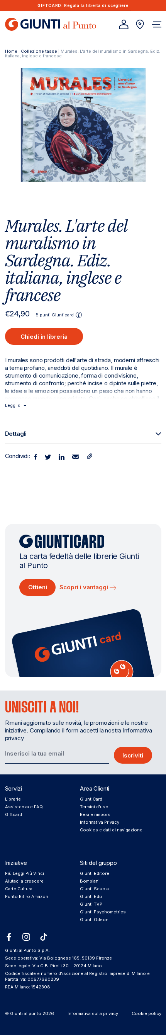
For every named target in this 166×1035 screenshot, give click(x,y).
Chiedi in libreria (44, 336)
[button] (156, 24)
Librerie (13, 799)
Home (11, 51)
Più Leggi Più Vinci (24, 873)
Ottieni (37, 587)
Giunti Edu (91, 896)
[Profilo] (124, 24)
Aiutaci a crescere (24, 881)
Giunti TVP (91, 904)
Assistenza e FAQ (24, 806)
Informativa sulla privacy (93, 1013)
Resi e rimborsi (96, 814)
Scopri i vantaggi (84, 587)
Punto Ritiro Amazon (26, 896)
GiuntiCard (91, 799)
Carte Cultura (18, 888)
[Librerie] (140, 24)
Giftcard (13, 814)
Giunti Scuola (94, 888)
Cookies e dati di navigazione (111, 830)
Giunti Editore (94, 873)
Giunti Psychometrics (103, 912)
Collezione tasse (39, 51)
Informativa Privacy (99, 822)
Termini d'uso (94, 806)
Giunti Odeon (94, 919)
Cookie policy (146, 1013)
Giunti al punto (25, 1013)
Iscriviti (132, 755)
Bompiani (90, 881)
